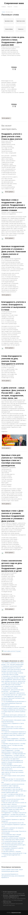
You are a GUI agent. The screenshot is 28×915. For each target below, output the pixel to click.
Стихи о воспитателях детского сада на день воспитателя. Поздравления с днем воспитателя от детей (11, 565)
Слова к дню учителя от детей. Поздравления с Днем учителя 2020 (12, 620)
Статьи (15, 6)
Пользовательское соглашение (17, 895)
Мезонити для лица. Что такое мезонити (13, 779)
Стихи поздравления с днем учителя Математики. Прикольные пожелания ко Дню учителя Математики (13, 698)
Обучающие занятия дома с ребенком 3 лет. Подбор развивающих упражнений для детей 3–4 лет (14, 716)
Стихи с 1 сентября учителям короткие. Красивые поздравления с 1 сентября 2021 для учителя (13, 795)
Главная (3, 6)
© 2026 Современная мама (10, 891)
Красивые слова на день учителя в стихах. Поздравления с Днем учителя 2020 (12, 41)
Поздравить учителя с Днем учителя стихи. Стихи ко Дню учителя (11, 136)
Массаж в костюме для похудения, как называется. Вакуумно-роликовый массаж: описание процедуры (12, 762)
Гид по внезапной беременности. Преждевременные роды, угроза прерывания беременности (12, 875)
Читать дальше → (6, 118)
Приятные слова (21, 21)
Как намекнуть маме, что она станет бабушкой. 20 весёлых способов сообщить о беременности (12, 728)
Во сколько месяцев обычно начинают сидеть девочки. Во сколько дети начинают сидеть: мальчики (12, 772)
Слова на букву (9, 29)
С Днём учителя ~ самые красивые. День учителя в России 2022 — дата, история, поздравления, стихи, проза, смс (13, 392)
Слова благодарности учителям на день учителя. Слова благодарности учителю (12, 360)
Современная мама (14, 3)
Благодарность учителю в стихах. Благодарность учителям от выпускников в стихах (13, 306)
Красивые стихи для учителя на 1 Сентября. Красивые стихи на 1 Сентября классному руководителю (12, 460)
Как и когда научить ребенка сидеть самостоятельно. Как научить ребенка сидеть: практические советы (13, 767)
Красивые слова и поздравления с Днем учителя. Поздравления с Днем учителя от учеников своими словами (13, 204)
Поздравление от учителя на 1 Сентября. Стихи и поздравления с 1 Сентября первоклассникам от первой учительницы (12, 750)
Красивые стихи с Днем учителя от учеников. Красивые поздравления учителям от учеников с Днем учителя (12, 515)
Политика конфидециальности (11, 897)
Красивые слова (9, 21)
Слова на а (20, 29)
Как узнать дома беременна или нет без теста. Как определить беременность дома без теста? (13, 824)
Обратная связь (7, 902)
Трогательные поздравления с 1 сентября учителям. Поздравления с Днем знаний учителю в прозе (13, 740)
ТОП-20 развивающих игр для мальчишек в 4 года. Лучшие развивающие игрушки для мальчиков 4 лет (13, 703)
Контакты (5, 895)
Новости (9, 6)
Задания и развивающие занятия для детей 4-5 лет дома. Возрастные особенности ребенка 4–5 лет (14, 711)
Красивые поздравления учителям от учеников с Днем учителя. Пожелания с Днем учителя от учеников (13, 251)
